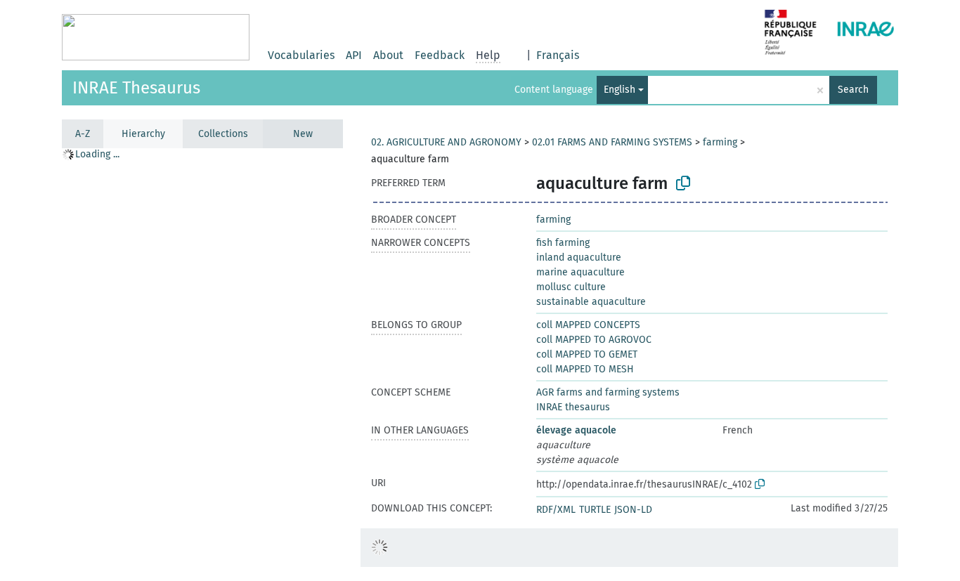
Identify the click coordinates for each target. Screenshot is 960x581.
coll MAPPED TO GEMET (586, 354)
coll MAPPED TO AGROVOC (593, 340)
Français (557, 55)
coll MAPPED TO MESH (585, 369)
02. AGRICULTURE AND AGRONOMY (446, 142)
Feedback (440, 55)
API (354, 55)
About (388, 55)
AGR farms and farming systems (608, 392)
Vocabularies (301, 55)
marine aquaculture (580, 272)
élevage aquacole (576, 430)
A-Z (82, 134)
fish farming (563, 243)
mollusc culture (571, 287)
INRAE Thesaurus (136, 88)
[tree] (202, 364)
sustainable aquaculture (591, 302)
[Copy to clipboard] (683, 183)
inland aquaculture (578, 257)
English (619, 90)
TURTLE (595, 510)
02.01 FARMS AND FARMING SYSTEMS (612, 142)
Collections (223, 134)
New (303, 134)
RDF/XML (556, 510)
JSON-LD (633, 510)
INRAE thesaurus (573, 407)
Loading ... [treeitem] (97, 154)
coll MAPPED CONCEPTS (588, 325)
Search (853, 90)
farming (720, 142)
